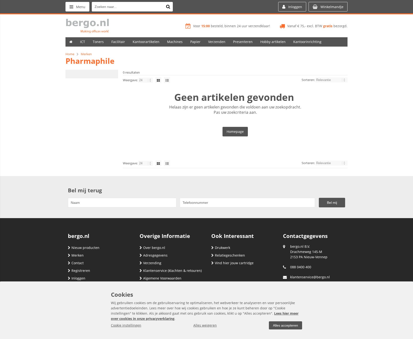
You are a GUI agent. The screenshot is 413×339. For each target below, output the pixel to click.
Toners (98, 41)
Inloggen (78, 278)
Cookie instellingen (126, 325)
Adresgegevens (155, 255)
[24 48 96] (145, 80)
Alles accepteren (285, 325)
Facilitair (118, 41)
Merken (77, 255)
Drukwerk (222, 247)
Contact (77, 263)
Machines (175, 41)
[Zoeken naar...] (168, 6)
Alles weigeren (205, 325)
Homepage (235, 131)
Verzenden (216, 41)
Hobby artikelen (273, 41)
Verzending (152, 263)
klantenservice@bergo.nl (310, 277)
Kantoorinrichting (307, 41)
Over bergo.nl (154, 247)
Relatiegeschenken (230, 255)
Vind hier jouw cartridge (234, 263)
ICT (82, 41)
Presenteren (243, 41)
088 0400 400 (300, 267)
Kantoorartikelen (146, 41)
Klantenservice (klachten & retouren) (172, 270)
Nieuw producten (85, 247)
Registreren (80, 270)
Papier (195, 41)
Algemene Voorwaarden (162, 278)
